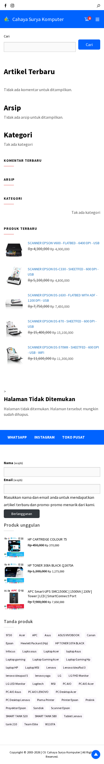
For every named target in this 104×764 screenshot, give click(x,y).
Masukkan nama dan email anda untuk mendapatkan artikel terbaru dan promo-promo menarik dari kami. (49, 501)
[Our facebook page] (5, 6)
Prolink (90, 700)
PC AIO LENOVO (38, 692)
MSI (53, 684)
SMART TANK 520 (17, 716)
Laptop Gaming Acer (46, 659)
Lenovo (51, 667)
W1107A (50, 724)
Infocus (10, 651)
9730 (9, 635)
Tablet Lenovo (73, 716)
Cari (7, 36)
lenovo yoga (42, 675)
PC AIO (67, 684)
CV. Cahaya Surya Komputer (61, 752)
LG (59, 675)
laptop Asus (73, 651)
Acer (22, 635)
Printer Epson (70, 700)
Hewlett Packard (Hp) (34, 643)
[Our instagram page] (12, 6)
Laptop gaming (15, 659)
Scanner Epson (60, 708)
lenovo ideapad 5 (17, 675)
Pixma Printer (45, 700)
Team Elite (31, 724)
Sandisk (38, 708)
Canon (91, 635)
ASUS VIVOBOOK (69, 635)
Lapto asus (29, 651)
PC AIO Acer (86, 684)
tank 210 (11, 724)
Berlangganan (21, 513)
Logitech (38, 684)
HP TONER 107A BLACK (69, 643)
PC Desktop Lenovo (18, 700)
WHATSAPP (17, 437)
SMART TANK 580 (46, 716)
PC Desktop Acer (66, 692)
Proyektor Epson (16, 708)
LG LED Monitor (15, 684)
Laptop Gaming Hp (78, 659)
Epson (9, 643)
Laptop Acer (51, 651)
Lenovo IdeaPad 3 (74, 667)
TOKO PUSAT (73, 437)
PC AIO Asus (13, 692)
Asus (48, 635)
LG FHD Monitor (79, 675)
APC (34, 635)
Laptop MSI (32, 667)
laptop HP (12, 667)
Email (13, 480)
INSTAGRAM (44, 437)
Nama (13, 463)
